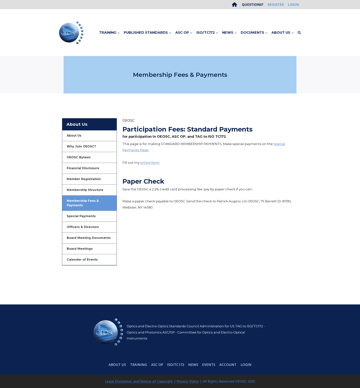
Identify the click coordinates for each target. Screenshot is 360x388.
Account (227, 364)
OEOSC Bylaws (79, 157)
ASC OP (157, 364)
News (193, 364)
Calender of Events (82, 259)
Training (138, 364)
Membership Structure (85, 190)
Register (276, 4)
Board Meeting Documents (89, 238)
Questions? (252, 4)
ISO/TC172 (175, 364)
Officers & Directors (83, 227)
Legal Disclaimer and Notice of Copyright (139, 381)
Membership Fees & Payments (83, 203)
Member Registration (84, 179)
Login (293, 4)
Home (236, 4)
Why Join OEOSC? (81, 146)
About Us (74, 135)
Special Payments (81, 216)
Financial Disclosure (83, 168)
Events (208, 364)
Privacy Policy (188, 381)
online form (149, 162)
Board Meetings (80, 248)
